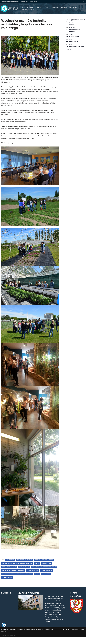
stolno (37, 563)
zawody (37, 574)
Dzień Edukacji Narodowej (76, 46)
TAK (33, 567)
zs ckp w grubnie (7, 577)
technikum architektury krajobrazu (13, 570)
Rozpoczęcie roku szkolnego (74, 30)
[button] (41, 7)
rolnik (51, 559)
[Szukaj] (83, 1)
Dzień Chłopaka (74, 41)
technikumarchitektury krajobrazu (13, 574)
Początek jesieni (74, 36)
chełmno (37, 559)
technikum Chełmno (32, 570)
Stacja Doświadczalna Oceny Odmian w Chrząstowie (17, 563)
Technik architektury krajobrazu (46, 567)
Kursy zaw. (24, 9)
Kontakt (82, 629)
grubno (44, 559)
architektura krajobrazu (24, 559)
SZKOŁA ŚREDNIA (46, 563)
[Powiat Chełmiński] (76, 613)
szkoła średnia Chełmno (9, 567)
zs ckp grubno (46, 574)
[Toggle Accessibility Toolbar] (4, 625)
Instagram (75, 629)
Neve (2, 635)
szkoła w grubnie (24, 567)
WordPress (12, 635)
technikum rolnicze (46, 570)
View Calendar (68, 50)
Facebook (66, 629)
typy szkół (29, 574)
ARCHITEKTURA (10, 559)
